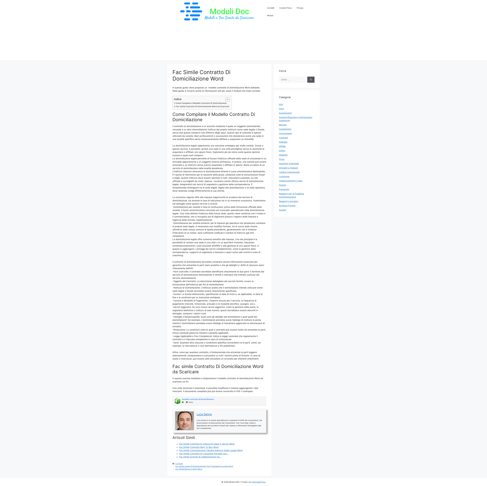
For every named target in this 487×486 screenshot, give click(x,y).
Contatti (270, 8)
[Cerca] (311, 80)
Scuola (282, 210)
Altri (281, 104)
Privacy (300, 8)
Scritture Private (287, 205)
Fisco (281, 159)
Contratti (179, 464)
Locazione (284, 176)
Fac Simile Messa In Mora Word (188, 469)
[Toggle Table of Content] (226, 99)
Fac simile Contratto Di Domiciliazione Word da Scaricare (202, 106)
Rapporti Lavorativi (288, 201)
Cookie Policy (285, 8)
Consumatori (285, 133)
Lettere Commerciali (289, 172)
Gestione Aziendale (289, 163)
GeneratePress (259, 482)
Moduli (270, 15)
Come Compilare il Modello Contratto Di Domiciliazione (201, 103)
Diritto (282, 150)
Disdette (283, 155)
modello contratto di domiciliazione (198, 399)
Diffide (282, 146)
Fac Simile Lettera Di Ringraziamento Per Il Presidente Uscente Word (204, 466)
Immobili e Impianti (288, 168)
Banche (283, 125)
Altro (281, 109)
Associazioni (285, 113)
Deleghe (283, 142)
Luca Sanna (204, 414)
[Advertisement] (243, 42)
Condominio (285, 129)
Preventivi (284, 189)
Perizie (282, 185)
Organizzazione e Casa (290, 181)
